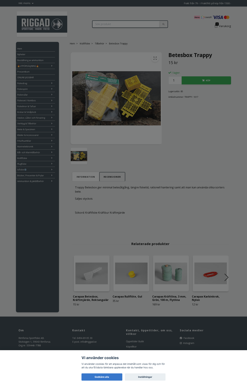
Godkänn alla (102, 377)
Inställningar (145, 377)
